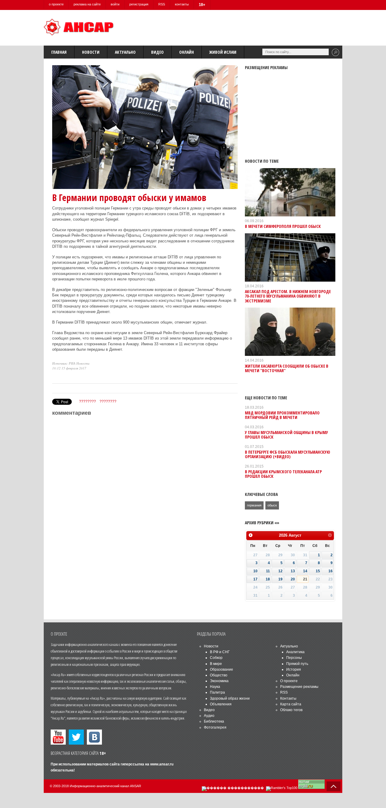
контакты (182, 4)
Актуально (125, 52)
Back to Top (333, 786)
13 (293, 571)
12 (280, 571)
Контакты (288, 698)
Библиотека (214, 721)
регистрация (138, 4)
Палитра (217, 692)
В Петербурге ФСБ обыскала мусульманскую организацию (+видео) (287, 454)
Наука (215, 687)
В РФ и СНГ (220, 652)
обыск (272, 505)
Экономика (219, 681)
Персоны (294, 658)
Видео (157, 52)
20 (293, 579)
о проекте (56, 4)
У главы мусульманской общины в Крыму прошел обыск (286, 435)
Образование (221, 669)
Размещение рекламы (299, 687)
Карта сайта (290, 704)
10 (255, 571)
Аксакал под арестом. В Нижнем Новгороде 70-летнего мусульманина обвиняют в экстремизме (288, 296)
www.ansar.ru (161, 764)
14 (305, 571)
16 (330, 571)
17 (255, 579)
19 (280, 579)
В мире (216, 664)
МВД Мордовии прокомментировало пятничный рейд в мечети (282, 415)
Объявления (221, 704)
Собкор (216, 658)
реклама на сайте (87, 4)
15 (318, 571)
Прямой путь (297, 664)
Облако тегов (291, 710)
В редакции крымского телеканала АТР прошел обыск (283, 474)
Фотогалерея (215, 727)
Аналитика (295, 652)
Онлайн (186, 52)
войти (115, 4)
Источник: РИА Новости (71, 363)
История (293, 669)
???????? (87, 401)
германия (254, 505)
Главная (59, 52)
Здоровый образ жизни (230, 698)
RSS (161, 4)
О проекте (289, 681)
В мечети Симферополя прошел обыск (283, 226)
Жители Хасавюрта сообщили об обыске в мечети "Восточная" (286, 368)
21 (305, 579)
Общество (218, 675)
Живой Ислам (222, 52)
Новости (91, 52)
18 (268, 579)
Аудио (209, 716)
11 (268, 571)
